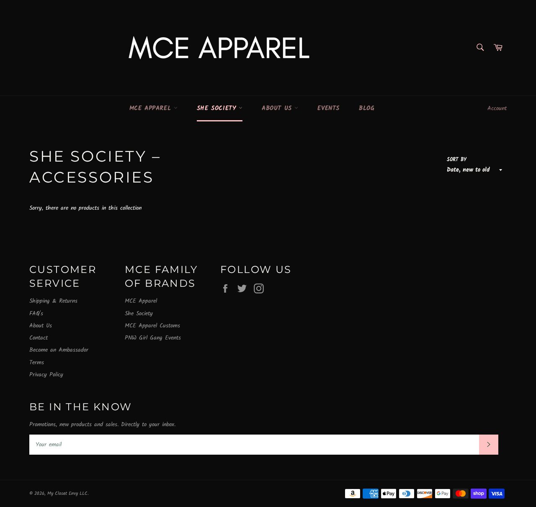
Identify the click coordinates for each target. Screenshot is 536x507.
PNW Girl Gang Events (153, 337)
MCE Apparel (151, 108)
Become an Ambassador (58, 350)
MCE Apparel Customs (152, 325)
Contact (38, 337)
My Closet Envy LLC (67, 493)
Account (497, 108)
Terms (36, 362)
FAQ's (36, 313)
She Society (218, 108)
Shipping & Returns (53, 301)
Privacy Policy (46, 374)
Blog (366, 108)
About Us (278, 108)
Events (328, 108)
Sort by (456, 160)
